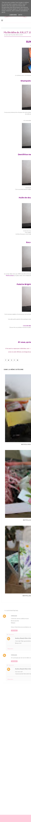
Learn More (13, 15)
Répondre (14, 630)
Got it (20, 15)
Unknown (14, 615)
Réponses (11, 634)
